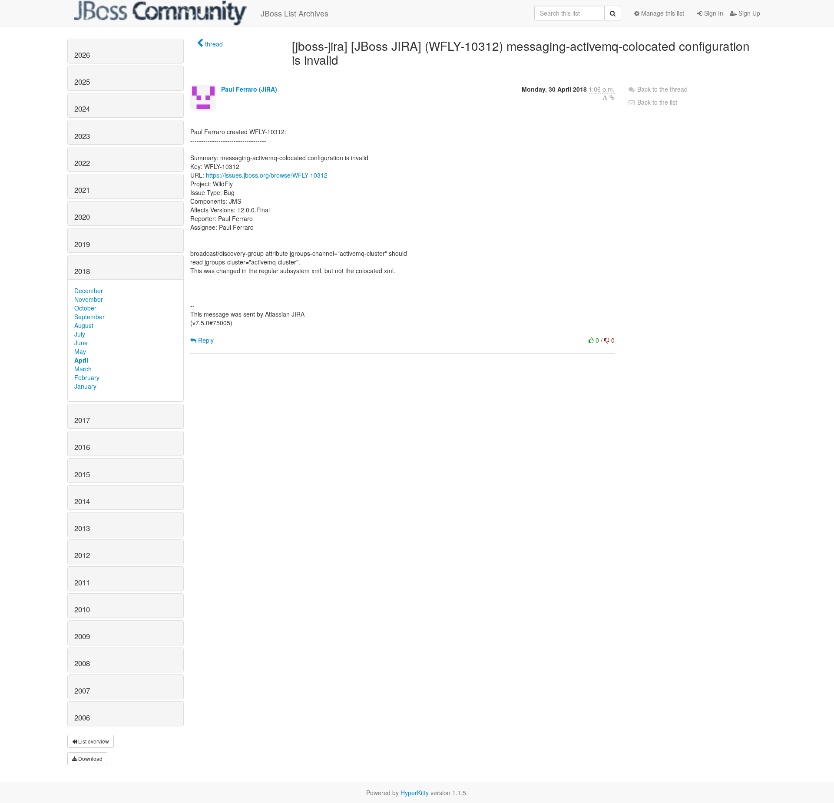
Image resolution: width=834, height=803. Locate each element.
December (88, 290)
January (85, 386)
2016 (82, 447)
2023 (82, 136)
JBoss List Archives (294, 13)
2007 (82, 690)
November (88, 299)
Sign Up (748, 13)
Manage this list (661, 13)
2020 (82, 216)
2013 (82, 528)
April (81, 360)
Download (90, 758)
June (81, 342)
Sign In (712, 13)
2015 (82, 474)
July (79, 334)
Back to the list (656, 102)
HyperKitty (414, 792)
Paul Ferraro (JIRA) (249, 89)
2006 (82, 717)
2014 (82, 501)
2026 (82, 55)
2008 (82, 663)
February (86, 377)
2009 (82, 636)
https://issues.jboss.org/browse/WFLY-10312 (267, 175)
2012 (82, 555)
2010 (82, 609)
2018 (82, 271)
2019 (82, 244)
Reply (205, 340)
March (83, 368)
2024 (82, 108)
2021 (82, 190)
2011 (82, 582)
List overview (93, 741)
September (89, 316)
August (83, 325)
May (80, 351)
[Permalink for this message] (612, 97)
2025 (82, 81)
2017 (82, 420)
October (85, 308)
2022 (82, 163)
